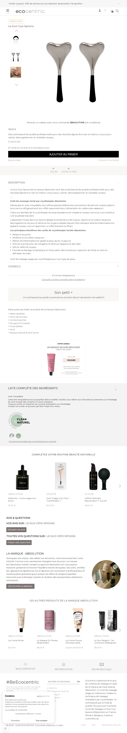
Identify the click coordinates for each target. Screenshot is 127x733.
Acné (12, 329)
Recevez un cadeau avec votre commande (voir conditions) (63, 122)
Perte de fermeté (18, 317)
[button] (5, 729)
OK (78, 681)
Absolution (16, 21)
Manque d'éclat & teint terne (24, 333)
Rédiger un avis (16, 529)
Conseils (14, 266)
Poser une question (19, 542)
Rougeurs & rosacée (20, 323)
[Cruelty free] (18, 436)
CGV (94, 725)
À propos (52, 688)
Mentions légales (111, 725)
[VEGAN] (12, 436)
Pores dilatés (16, 326)
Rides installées (17, 314)
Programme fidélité (58, 691)
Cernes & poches (18, 320)
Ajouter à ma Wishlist (109, 160)
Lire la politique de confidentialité (16, 710)
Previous (16, 31)
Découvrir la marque (20, 586)
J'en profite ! (76, 3)
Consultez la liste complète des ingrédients (63, 280)
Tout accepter (41, 721)
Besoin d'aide (14, 160)
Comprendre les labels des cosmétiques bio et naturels (32, 441)
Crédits (59, 725)
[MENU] (10, 11)
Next (16, 85)
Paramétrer (15, 721)
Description (16, 182)
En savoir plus (14, 141)
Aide (83, 725)
